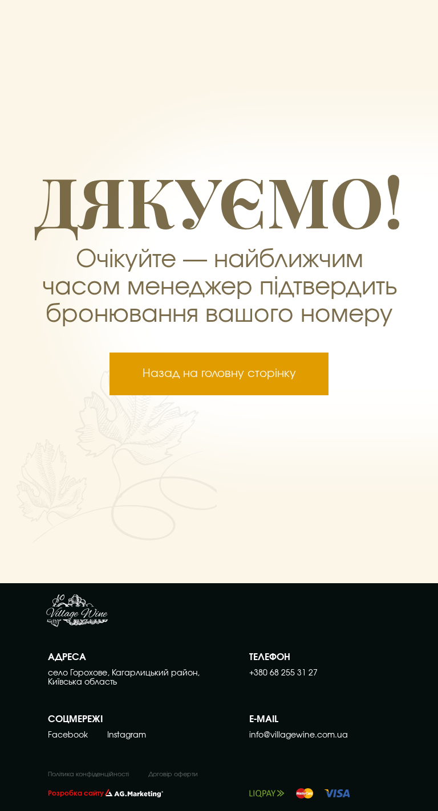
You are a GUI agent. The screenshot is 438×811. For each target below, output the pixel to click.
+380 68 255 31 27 (283, 673)
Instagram (126, 735)
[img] (77, 614)
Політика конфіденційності (88, 774)
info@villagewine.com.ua (298, 735)
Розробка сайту (76, 793)
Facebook (68, 735)
